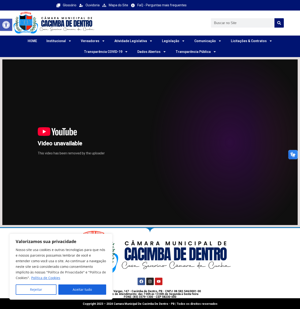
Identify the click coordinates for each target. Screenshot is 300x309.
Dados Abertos (149, 52)
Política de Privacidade (65, 272)
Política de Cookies (45, 278)
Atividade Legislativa (130, 41)
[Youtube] (158, 281)
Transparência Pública (193, 52)
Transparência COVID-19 (103, 52)
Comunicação (205, 41)
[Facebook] (141, 281)
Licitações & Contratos (249, 41)
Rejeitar (36, 289)
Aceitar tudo (82, 289)
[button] (6, 25)
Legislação (170, 41)
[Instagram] (150, 281)
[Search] (279, 23)
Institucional (56, 41)
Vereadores (90, 41)
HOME (32, 41)
